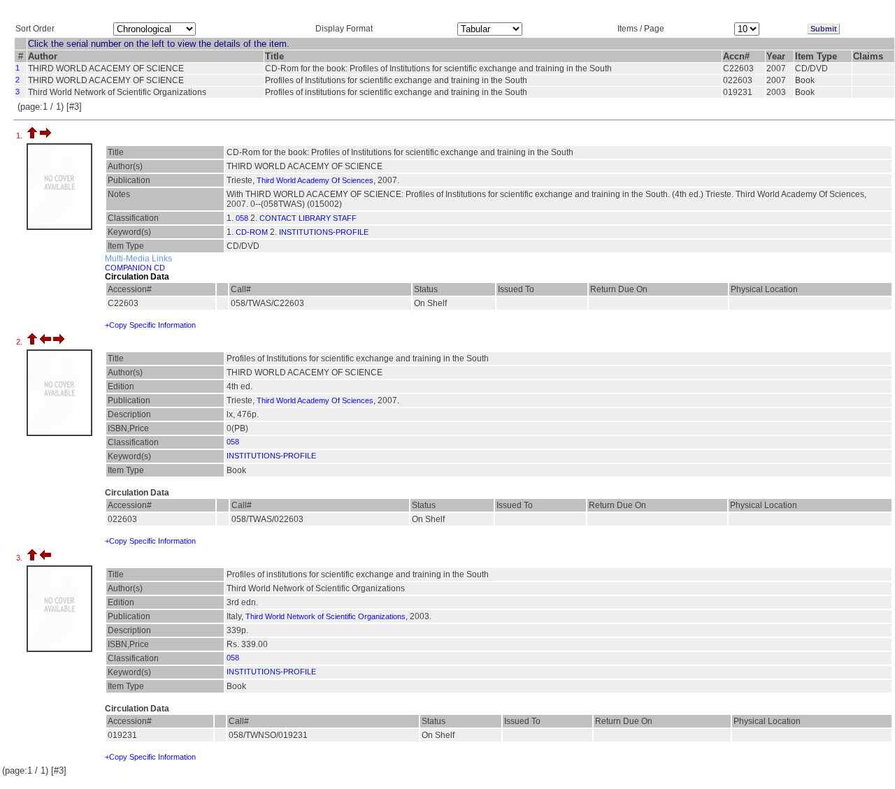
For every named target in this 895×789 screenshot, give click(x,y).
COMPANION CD (135, 267)
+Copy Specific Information (150, 325)
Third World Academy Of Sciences (315, 180)
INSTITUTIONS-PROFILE (323, 232)
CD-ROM (252, 232)
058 (242, 218)
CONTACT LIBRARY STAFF (308, 218)
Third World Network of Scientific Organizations (325, 616)
